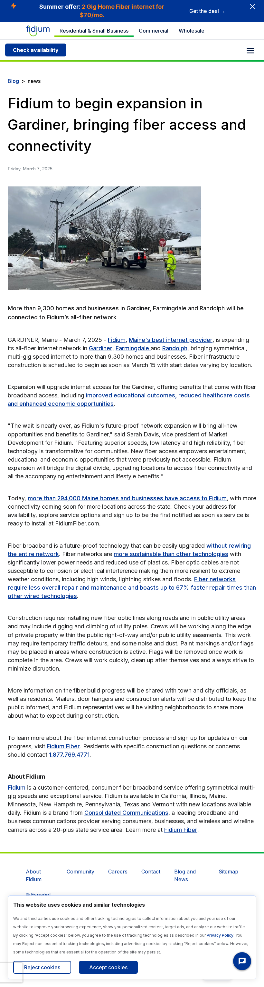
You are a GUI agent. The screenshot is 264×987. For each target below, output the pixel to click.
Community (80, 871)
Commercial (153, 30)
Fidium (117, 339)
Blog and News (185, 875)
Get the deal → (207, 11)
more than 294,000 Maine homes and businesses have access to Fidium (127, 498)
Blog (13, 81)
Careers (117, 871)
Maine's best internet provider (170, 339)
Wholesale (191, 30)
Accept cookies (108, 967)
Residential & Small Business (94, 30)
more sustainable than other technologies (171, 554)
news (34, 81)
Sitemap (228, 871)
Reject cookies (42, 967)
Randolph (174, 348)
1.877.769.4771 (69, 754)
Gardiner (100, 348)
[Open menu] (250, 51)
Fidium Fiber (63, 746)
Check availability (36, 50)
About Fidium (34, 875)
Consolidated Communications (126, 812)
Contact (150, 871)
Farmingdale (133, 348)
